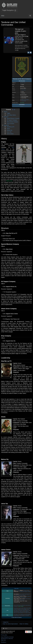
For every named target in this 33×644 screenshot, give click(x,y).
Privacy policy (4, 635)
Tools (6, 628)
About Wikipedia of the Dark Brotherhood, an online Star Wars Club (7, 639)
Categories (5, 622)
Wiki (2, 16)
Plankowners (9, 180)
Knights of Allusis (27, 591)
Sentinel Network (28, 614)
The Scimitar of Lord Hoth (24, 615)
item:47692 (22, 102)
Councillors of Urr (17, 614)
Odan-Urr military (23, 623)
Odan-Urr (16, 588)
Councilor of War (17, 595)
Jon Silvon (28, 596)
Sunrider (24, 590)
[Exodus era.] (28, 52)
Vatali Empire (16, 615)
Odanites (22, 614)
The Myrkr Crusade (27, 612)
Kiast (15, 605)
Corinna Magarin (23, 597)
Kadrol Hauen (21, 599)
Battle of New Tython (25, 99)
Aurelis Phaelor (27, 598)
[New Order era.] (31, 52)
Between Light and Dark (20, 611)
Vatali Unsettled (20, 612)
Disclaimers (3, 642)
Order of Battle (20, 606)
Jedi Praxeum (18, 605)
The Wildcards (21, 591)
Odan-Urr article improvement (10, 623)
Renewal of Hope (22, 610)
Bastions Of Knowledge (22, 609)
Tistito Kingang (22, 595)
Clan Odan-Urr (22, 82)
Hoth (28, 590)
